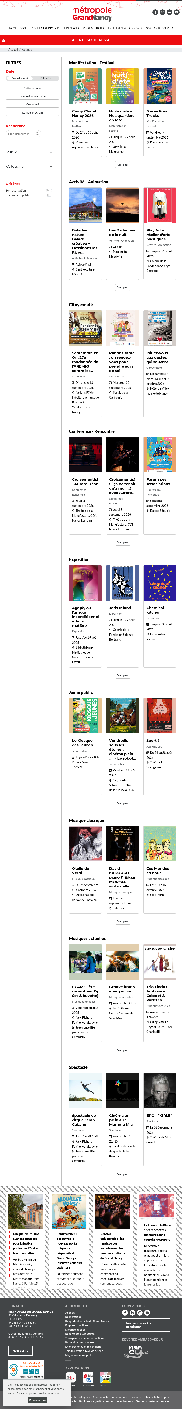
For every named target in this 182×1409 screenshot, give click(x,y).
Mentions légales (79, 1397)
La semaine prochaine (32, 96)
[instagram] (162, 12)
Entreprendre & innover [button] (125, 28)
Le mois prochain (32, 112)
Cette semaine (32, 88)
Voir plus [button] (122, 164)
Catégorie (15, 166)
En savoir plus (37, 1400)
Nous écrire (20, 1350)
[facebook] (155, 12)
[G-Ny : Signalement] (72, 1377)
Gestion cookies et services (153, 1401)
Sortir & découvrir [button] (159, 28)
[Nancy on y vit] (135, 1352)
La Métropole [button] (18, 28)
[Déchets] (105, 1377)
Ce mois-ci (32, 104)
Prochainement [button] (20, 78)
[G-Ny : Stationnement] (90, 1377)
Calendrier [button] (45, 78)
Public (12, 152)
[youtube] (176, 12)
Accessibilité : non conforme (110, 1397)
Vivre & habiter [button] (93, 28)
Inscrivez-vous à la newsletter (138, 1324)
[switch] (49, 190)
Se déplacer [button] (71, 28)
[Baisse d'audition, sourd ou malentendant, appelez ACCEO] (26, 1370)
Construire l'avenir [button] (45, 28)
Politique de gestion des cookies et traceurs (106, 1401)
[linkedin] (169, 12)
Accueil (13, 49)
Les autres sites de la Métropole (150, 1397)
